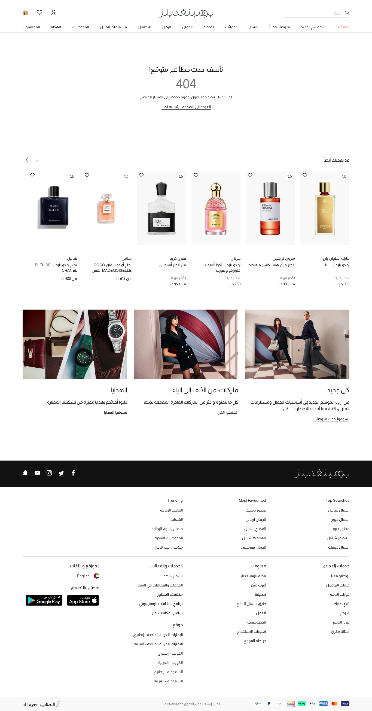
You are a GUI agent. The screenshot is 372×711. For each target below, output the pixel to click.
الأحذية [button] (208, 27)
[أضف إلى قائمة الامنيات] (305, 175)
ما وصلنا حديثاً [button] (279, 27)
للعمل (261, 613)
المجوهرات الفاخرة (169, 538)
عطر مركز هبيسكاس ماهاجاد (272, 265)
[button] (27, 160)
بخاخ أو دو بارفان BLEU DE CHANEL (56, 268)
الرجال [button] (166, 27)
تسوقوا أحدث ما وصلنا (332, 419)
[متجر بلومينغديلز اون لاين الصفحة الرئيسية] (186, 12)
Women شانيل (254, 538)
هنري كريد (178, 258)
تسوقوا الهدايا (115, 412)
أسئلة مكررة (340, 631)
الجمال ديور (340, 519)
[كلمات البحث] (347, 13)
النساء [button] (253, 27)
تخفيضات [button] (342, 27)
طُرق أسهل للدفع (251, 603)
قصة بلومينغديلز (253, 576)
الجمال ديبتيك (338, 547)
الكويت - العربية (170, 662)
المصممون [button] (31, 27)
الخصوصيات (256, 622)
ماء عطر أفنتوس (172, 265)
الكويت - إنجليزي (170, 653)
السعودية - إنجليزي (168, 672)
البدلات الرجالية (171, 510)
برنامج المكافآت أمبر (167, 613)
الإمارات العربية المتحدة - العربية (158, 644)
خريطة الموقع (255, 641)
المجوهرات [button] (80, 27)
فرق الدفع (341, 622)
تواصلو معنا (340, 576)
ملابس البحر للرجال (168, 547)
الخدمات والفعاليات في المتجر (160, 585)
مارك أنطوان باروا (335, 258)
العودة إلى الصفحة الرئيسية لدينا (186, 107)
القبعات (176, 519)
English (83, 576)
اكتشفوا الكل (227, 412)
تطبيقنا (260, 594)
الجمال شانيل (338, 510)
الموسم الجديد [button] (312, 27)
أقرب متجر (258, 585)
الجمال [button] (187, 27)
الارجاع (344, 613)
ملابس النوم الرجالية (167, 529)
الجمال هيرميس (253, 547)
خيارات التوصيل (337, 585)
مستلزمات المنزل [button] (113, 27)
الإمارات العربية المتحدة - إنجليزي (158, 635)
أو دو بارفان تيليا (337, 265)
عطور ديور (340, 529)
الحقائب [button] (231, 27)
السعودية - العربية (168, 681)
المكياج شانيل (255, 529)
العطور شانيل (338, 538)
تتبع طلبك (341, 603)
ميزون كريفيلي (284, 258)
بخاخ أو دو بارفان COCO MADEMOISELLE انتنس (112, 268)
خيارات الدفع (339, 594)
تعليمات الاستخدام (251, 631)
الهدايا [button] (56, 27)
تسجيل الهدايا (171, 576)
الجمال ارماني (256, 519)
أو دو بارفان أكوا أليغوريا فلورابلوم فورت (222, 268)
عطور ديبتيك (256, 510)
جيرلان (235, 258)
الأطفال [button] (144, 27)
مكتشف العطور (170, 594)
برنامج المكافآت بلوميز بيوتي (161, 603)
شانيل (126, 258)
